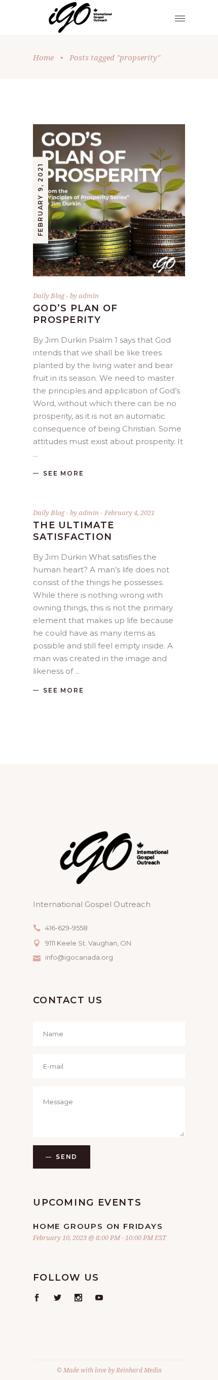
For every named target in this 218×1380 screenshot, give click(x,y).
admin (89, 295)
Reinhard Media (139, 1370)
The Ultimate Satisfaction (73, 531)
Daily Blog (48, 295)
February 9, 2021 (40, 200)
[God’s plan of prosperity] (109, 200)
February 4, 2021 (129, 512)
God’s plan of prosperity (75, 314)
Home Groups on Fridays (98, 1226)
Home (43, 57)
